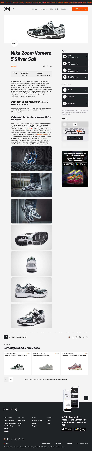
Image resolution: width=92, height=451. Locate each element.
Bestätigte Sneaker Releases (22, 347)
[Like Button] (51, 66)
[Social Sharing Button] (6, 337)
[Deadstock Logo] (7, 9)
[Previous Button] (6, 379)
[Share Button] (44, 66)
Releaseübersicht (42, 134)
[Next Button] (11, 379)
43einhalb (29, 129)
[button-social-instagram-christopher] (69, 337)
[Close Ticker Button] (87, 2)
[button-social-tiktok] (84, 337)
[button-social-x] (87, 337)
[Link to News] (13, 9)
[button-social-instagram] (73, 337)
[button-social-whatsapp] (80, 337)
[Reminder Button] (47, 66)
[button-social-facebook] (76, 337)
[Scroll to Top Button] (86, 398)
